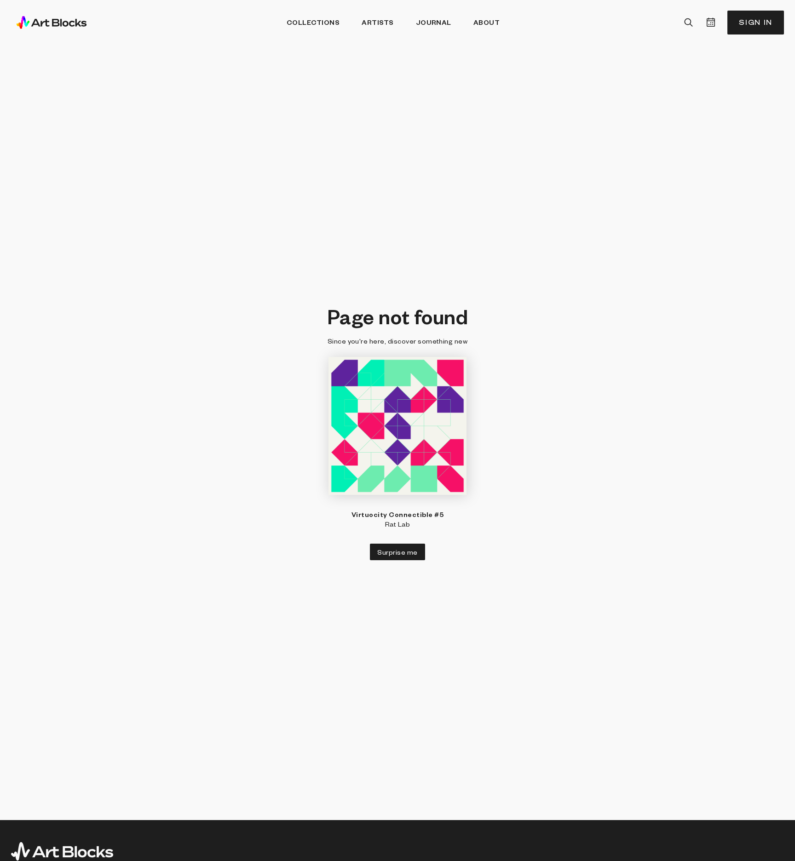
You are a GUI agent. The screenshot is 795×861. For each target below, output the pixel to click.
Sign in (755, 22)
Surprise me (397, 552)
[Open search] (688, 22)
